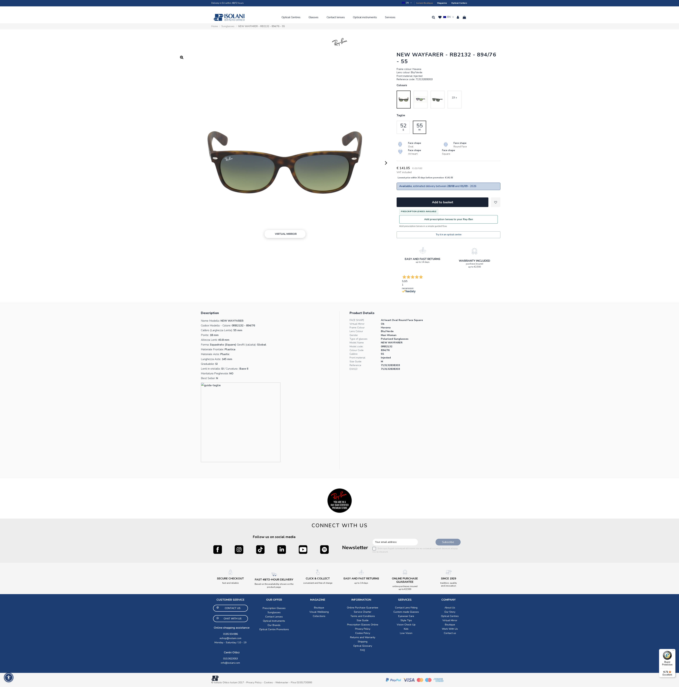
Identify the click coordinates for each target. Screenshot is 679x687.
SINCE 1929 (448, 578)
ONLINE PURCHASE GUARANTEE (405, 580)
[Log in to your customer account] (458, 17)
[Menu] (673, 651)
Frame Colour (357, 327)
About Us (450, 607)
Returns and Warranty (362, 637)
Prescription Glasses (274, 608)
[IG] (238, 549)
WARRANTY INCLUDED (474, 261)
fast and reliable (230, 583)
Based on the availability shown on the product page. (274, 585)
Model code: (356, 346)
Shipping (362, 641)
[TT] (260, 549)
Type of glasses (358, 339)
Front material (357, 357)
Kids (406, 629)
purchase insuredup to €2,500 (474, 265)
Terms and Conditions (362, 616)
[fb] (217, 549)
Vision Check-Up (406, 624)
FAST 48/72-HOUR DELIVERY (274, 580)
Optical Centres (450, 616)
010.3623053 (230, 658)
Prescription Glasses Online (362, 624)
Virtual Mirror (357, 324)
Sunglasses (274, 612)
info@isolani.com (230, 663)
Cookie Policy (362, 633)
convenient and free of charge (317, 583)
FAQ (362, 650)
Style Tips (406, 620)
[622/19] (420, 99)
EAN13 (353, 369)
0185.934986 (230, 634)
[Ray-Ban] (340, 42)
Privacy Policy (362, 629)
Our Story (449, 612)
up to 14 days (423, 262)
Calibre (354, 354)
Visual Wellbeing (319, 612)
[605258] (437, 99)
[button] (290, 17)
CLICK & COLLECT (318, 578)
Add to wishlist (495, 202)
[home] (229, 17)
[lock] (422, 250)
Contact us (450, 633)
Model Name (357, 342)
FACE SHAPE (357, 320)
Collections (319, 616)
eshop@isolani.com (230, 638)
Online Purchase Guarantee (362, 607)
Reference (355, 365)
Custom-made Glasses (406, 612)
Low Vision (406, 633)
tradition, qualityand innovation (448, 584)
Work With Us (450, 629)
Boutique (319, 607)
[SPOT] (324, 549)
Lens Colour (356, 331)
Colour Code (357, 350)
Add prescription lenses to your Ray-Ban (448, 219)
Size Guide (355, 361)
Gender (354, 335)
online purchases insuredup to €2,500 (404, 588)
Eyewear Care (406, 616)
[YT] (302, 549)
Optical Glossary (362, 646)
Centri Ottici (232, 652)
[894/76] (403, 99)
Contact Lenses (274, 616)
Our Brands (274, 625)
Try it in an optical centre (449, 234)
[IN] (281, 549)
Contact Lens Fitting (406, 607)
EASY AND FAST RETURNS (422, 259)
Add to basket (442, 202)
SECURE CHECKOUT (230, 578)
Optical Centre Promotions (274, 629)
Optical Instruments (274, 621)
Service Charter (362, 612)
